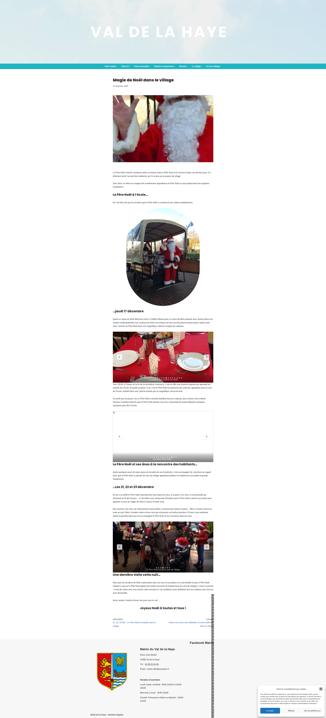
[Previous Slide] (119, 357)
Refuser (291, 711)
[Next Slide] (206, 357)
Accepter (270, 711)
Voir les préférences (312, 711)
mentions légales (115, 715)
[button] (321, 689)
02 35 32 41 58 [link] (152, 664)
